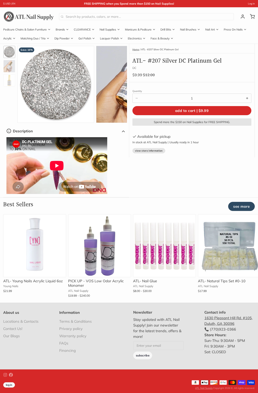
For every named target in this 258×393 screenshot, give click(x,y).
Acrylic (7, 38)
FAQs (63, 343)
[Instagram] (5, 375)
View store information (149, 150)
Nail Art (210, 29)
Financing (67, 350)
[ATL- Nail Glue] (164, 245)
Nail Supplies (108, 29)
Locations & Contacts (20, 321)
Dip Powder (62, 38)
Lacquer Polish (109, 38)
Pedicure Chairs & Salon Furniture (25, 29)
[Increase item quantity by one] (247, 98)
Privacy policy (71, 328)
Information (69, 312)
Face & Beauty (160, 38)
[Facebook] (11, 375)
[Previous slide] (23, 83)
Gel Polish (84, 38)
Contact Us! (12, 328)
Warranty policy (72, 336)
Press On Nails (233, 29)
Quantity (137, 91)
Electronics (135, 38)
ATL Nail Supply (204, 388)
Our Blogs (11, 336)
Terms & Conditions (75, 321)
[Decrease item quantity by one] (137, 98)
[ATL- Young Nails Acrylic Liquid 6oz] (34, 245)
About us (11, 312)
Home (135, 49)
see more (241, 206)
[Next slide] (120, 83)
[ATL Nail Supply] (28, 17)
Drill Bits (165, 29)
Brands (60, 29)
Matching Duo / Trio (33, 38)
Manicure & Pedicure (138, 29)
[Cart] (251, 16)
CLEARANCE (82, 29)
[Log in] (241, 16)
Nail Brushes (188, 29)
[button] (191, 110)
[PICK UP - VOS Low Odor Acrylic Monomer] (99, 245)
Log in (251, 3)
